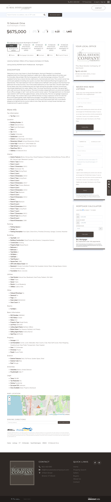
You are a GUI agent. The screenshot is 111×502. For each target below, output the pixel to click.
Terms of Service (93, 197)
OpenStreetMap (60, 414)
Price (77, 214)
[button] (44, 15)
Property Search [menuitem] (79, 470)
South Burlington (36, 443)
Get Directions (64, 422)
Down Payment (80, 220)
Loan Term (79, 210)
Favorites (87, 2)
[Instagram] (99, 463)
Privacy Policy (83, 197)
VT (19, 443)
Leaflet (51, 414)
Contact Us (79, 76)
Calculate (85, 234)
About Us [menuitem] (77, 479)
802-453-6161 (74, 2)
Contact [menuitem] (76, 482)
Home (9, 443)
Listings (14, 443)
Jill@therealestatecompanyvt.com (55, 470)
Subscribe (85, 127)
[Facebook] (95, 463)
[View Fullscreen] (9, 403)
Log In (97, 2)
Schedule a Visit (96, 141)
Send (85, 190)
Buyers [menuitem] (76, 476)
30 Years (86, 210)
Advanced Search (55, 14)
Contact (98, 8)
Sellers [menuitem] (75, 473)
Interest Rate (80, 226)
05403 (44, 443)
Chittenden (25, 443)
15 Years (93, 210)
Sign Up (103, 2)
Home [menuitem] (75, 467)
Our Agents (86, 76)
